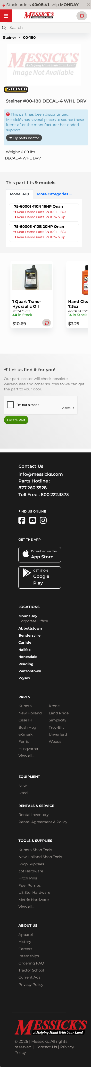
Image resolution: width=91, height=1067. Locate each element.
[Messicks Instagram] (43, 520)
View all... (26, 755)
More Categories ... (51, 194)
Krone (54, 705)
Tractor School (31, 970)
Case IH (25, 720)
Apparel (25, 934)
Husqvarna (28, 748)
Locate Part (16, 420)
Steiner (9, 37)
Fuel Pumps (29, 885)
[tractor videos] (32, 520)
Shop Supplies (31, 864)
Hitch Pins (27, 878)
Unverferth (58, 734)
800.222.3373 (55, 494)
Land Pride (59, 713)
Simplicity (57, 720)
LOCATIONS (29, 607)
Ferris (23, 741)
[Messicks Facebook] (21, 520)
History (24, 941)
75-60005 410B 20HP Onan (39, 226)
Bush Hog (27, 727)
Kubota (25, 705)
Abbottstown (30, 628)
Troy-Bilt (56, 727)
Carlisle (24, 642)
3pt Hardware (30, 871)
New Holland (30, 713)
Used (23, 792)
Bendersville (29, 635)
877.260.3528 (32, 487)
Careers (25, 949)
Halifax (24, 650)
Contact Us (46, 1047)
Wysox (24, 678)
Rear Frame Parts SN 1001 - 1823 (41, 212)
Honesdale (27, 657)
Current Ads (29, 977)
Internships (28, 956)
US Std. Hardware (34, 892)
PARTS (24, 697)
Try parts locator (25, 138)
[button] (81, 15)
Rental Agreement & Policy (42, 822)
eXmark (25, 734)
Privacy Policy (30, 984)
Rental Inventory (33, 814)
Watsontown (29, 671)
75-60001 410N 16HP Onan (38, 206)
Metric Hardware (33, 899)
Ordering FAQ (31, 963)
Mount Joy (27, 616)
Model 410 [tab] (19, 194)
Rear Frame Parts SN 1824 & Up (40, 217)
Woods (55, 741)
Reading (25, 664)
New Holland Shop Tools (40, 856)
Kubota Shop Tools (35, 849)
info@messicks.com (40, 474)
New (22, 785)
